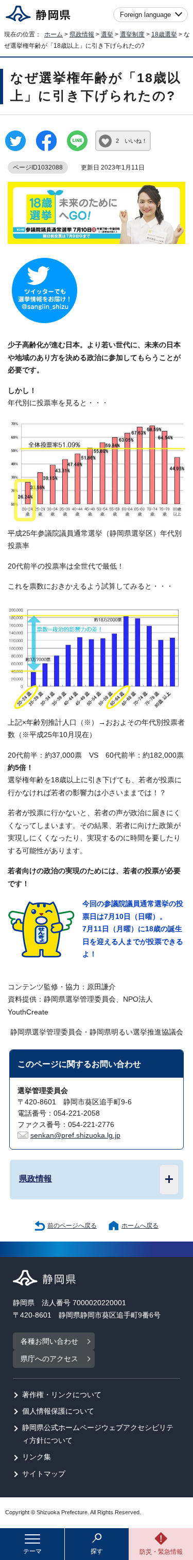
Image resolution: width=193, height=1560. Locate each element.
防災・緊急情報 (161, 1551)
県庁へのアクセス (49, 1359)
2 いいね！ (131, 141)
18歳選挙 (164, 34)
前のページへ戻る (72, 1225)
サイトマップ (43, 1474)
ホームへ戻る (140, 1225)
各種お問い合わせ (49, 1341)
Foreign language (145, 14)
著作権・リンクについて (61, 1395)
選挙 (107, 34)
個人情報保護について (58, 1411)
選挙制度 (132, 34)
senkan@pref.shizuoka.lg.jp (75, 1135)
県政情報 (81, 34)
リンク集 (36, 1457)
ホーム (53, 34)
